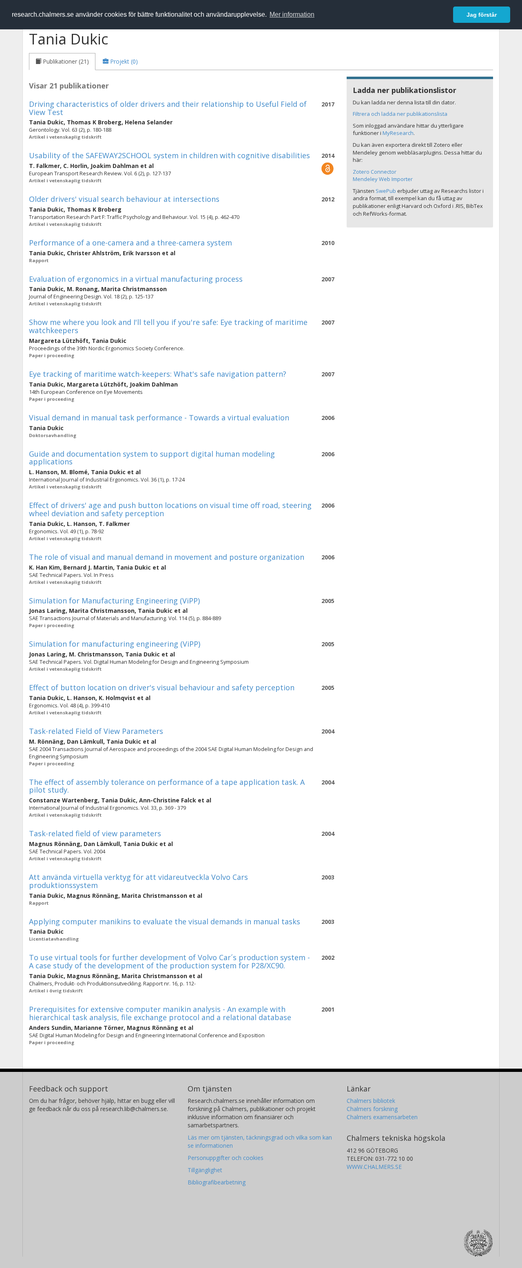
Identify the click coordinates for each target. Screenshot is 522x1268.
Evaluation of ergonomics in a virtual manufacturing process (136, 279)
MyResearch (398, 133)
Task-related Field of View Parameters (96, 731)
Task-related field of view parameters (95, 833)
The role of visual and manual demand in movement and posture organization (166, 557)
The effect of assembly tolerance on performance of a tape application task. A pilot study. (167, 786)
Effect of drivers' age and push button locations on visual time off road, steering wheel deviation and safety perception (170, 509)
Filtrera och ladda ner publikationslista (400, 113)
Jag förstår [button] (482, 14)
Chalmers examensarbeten (382, 1117)
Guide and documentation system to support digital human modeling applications (152, 458)
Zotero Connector (374, 171)
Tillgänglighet (205, 1170)
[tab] (62, 61)
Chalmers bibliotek (371, 1101)
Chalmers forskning (372, 1109)
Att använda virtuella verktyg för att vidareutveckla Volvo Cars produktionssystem (138, 881)
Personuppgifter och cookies (225, 1158)
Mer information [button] (292, 14)
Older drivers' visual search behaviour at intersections (124, 199)
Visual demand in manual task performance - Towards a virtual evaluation (159, 417)
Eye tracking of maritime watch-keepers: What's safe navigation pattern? (157, 374)
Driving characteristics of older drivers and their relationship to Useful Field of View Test (168, 108)
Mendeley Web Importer (383, 179)
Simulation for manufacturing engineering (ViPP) (114, 644)
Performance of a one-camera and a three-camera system (130, 242)
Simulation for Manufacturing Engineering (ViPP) (114, 600)
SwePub (386, 190)
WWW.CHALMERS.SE (374, 1167)
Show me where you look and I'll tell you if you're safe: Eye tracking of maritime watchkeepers (168, 326)
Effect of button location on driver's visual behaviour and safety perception (161, 687)
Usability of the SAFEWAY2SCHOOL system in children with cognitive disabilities (169, 155)
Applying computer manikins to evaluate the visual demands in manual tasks (164, 921)
